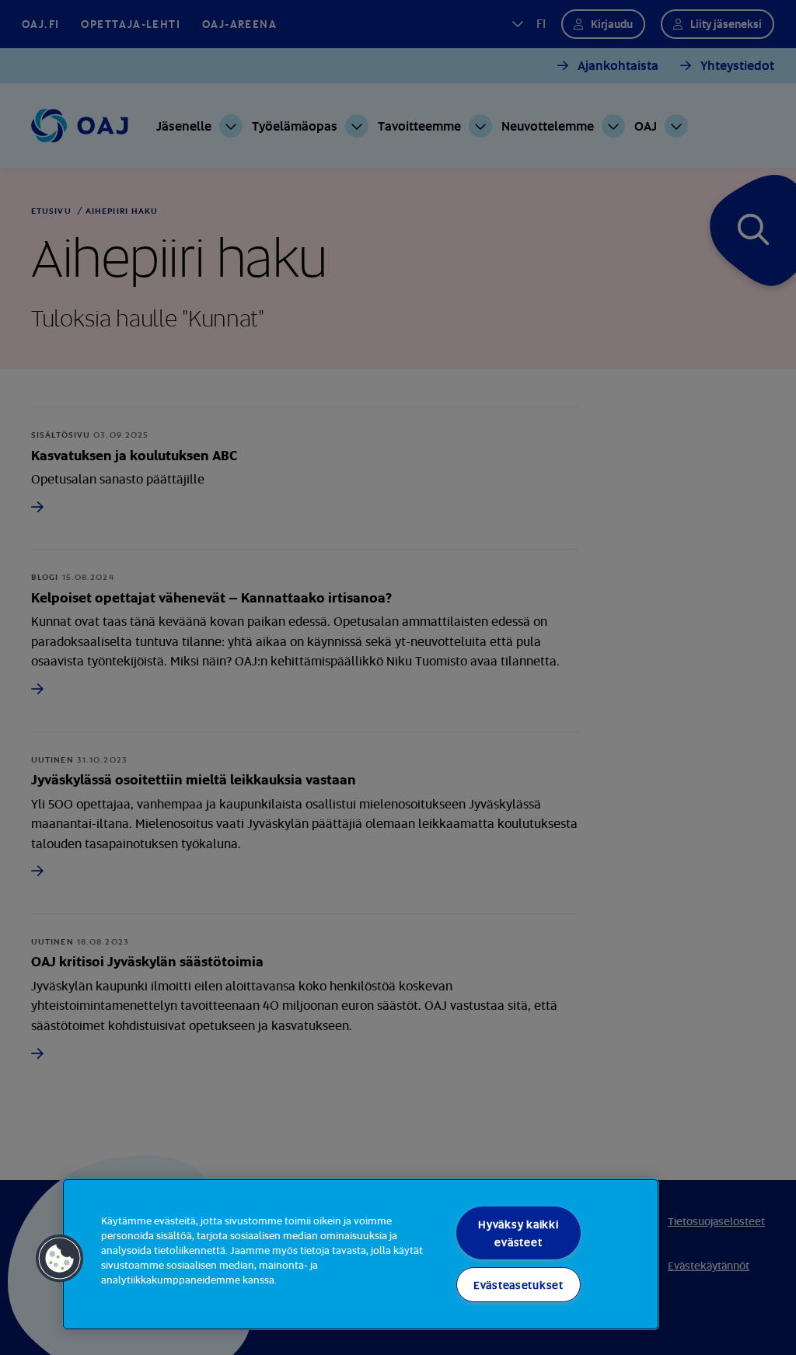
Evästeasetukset (518, 1284)
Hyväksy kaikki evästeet (518, 1233)
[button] (60, 1258)
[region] (360, 1254)
